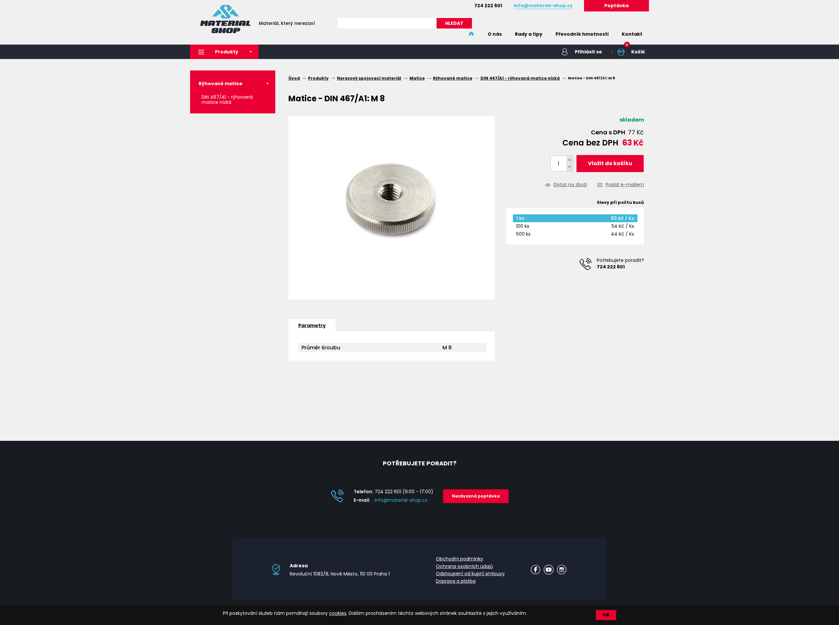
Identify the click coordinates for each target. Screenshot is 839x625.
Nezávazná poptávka (476, 496)
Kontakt (632, 34)
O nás (495, 34)
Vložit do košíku (610, 163)
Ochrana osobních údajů (464, 566)
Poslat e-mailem (625, 185)
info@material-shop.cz (401, 500)
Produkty (226, 52)
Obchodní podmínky (459, 559)
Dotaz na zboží (570, 185)
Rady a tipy (528, 34)
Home (471, 34)
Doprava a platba (456, 581)
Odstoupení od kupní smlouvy (470, 573)
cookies (337, 613)
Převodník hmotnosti (582, 34)
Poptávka (616, 5)
